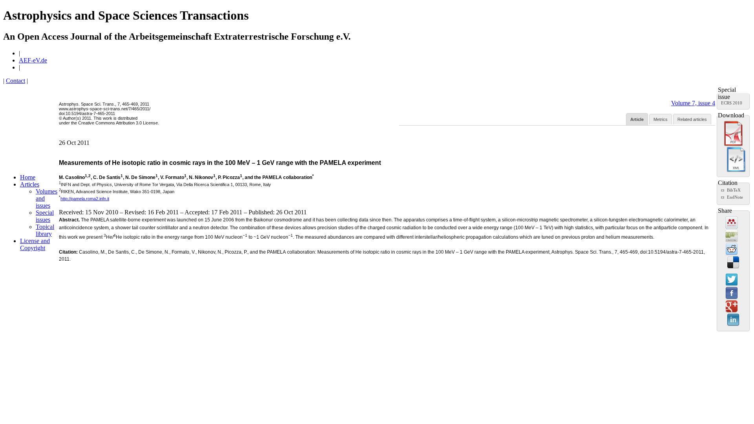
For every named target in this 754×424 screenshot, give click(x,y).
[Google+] (731, 307)
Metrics (660, 119)
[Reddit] (731, 249)
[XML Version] (736, 170)
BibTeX (734, 190)
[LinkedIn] (733, 320)
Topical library (45, 230)
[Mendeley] (731, 223)
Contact (15, 80)
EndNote (735, 197)
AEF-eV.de (33, 60)
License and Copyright (35, 244)
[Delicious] (733, 263)
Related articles (692, 119)
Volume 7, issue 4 (693, 103)
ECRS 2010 (731, 103)
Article (637, 119)
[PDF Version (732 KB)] (733, 144)
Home (27, 177)
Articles (29, 184)
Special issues (45, 216)
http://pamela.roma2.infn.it (84, 198)
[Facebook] (731, 293)
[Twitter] (731, 280)
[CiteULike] (731, 236)
